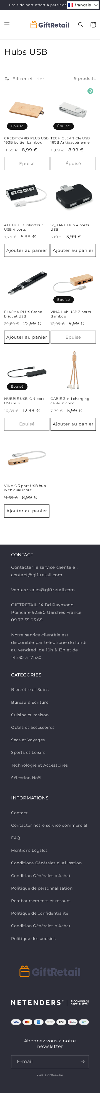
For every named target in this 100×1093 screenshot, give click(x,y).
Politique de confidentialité (39, 913)
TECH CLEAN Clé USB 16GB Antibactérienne (70, 140)
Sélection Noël (26, 777)
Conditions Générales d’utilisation (46, 862)
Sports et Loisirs (28, 752)
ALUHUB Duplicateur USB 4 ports (23, 227)
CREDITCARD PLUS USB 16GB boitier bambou (26, 140)
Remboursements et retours (41, 900)
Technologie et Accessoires (39, 765)
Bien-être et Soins (30, 689)
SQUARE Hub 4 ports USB (70, 227)
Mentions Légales (29, 850)
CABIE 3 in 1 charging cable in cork (70, 401)
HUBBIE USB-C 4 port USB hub (24, 401)
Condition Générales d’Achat (41, 875)
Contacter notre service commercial (49, 825)
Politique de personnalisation (41, 888)
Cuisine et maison (30, 714)
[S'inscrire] (82, 1061)
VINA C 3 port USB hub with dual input (25, 488)
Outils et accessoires (33, 727)
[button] (7, 25)
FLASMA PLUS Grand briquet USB (23, 314)
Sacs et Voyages (28, 739)
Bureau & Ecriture (29, 702)
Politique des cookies (33, 938)
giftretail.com (54, 1075)
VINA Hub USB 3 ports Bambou (71, 314)
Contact (19, 812)
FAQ (15, 837)
